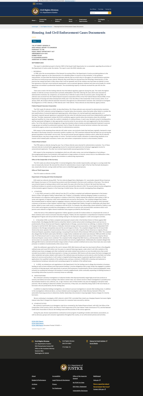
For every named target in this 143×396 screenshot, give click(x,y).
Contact (98, 389)
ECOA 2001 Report (37, 321)
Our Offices (93, 9)
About (34, 376)
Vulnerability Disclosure (80, 391)
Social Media (94, 343)
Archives (34, 384)
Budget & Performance (39, 380)
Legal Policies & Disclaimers (61, 380)
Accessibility (56, 376)
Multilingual (97, 376)
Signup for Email (98, 341)
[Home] (45, 14)
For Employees (57, 388)
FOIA (33, 388)
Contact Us (108, 9)
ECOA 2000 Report (38, 323)
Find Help (100, 9)
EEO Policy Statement (79, 386)
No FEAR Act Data (78, 382)
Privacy (54, 384)
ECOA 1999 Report (37, 325)
